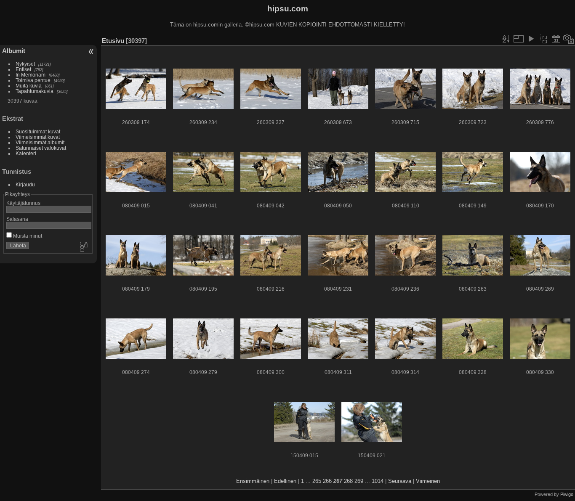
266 (327, 481)
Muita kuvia (29, 85)
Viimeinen (428, 481)
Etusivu (113, 40)
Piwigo (566, 494)
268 (348, 481)
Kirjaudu (25, 184)
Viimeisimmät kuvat (38, 137)
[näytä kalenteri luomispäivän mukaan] (568, 38)
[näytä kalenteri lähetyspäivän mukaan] (556, 38)
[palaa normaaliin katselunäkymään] (543, 38)
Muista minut (27, 236)
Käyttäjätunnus (23, 203)
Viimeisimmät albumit (40, 142)
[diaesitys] (530, 38)
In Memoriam (30, 74)
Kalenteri (26, 153)
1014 (377, 481)
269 (358, 481)
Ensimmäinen (252, 481)
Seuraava (399, 481)
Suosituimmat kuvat (38, 131)
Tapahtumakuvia (34, 91)
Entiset (23, 69)
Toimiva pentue (33, 80)
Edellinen (285, 481)
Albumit (13, 50)
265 (316, 481)
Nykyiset (25, 63)
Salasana (17, 219)
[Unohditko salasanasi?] (83, 247)
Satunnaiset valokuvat (41, 148)
